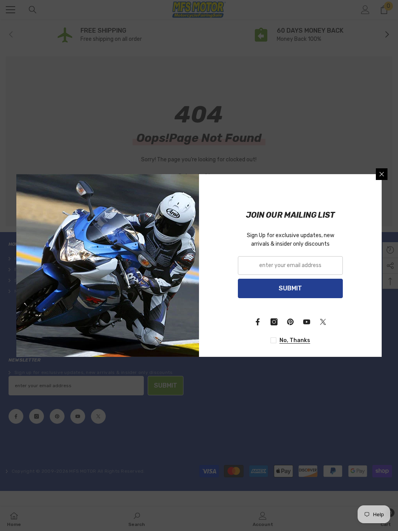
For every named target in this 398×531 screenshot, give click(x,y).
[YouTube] (306, 322)
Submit (290, 288)
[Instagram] (274, 322)
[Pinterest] (290, 322)
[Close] (382, 174)
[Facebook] (258, 322)
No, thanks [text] (294, 340)
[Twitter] (323, 322)
